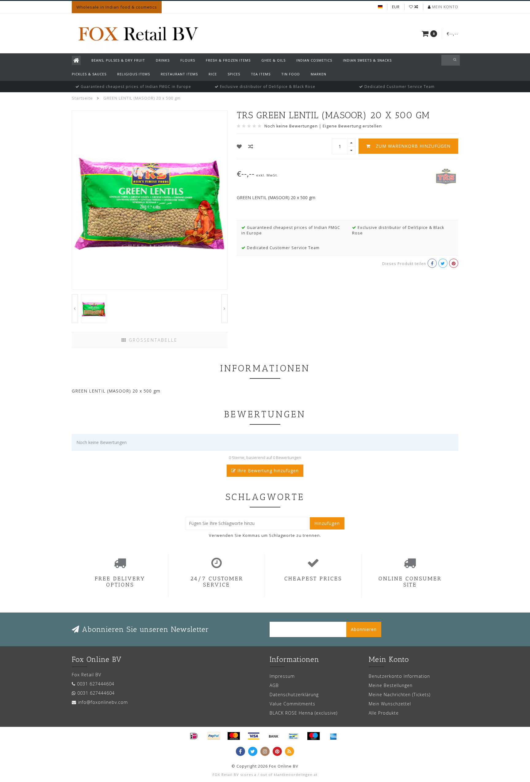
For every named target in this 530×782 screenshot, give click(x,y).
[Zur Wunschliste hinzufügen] (239, 146)
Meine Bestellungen (391, 685)
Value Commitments (292, 704)
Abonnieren (364, 629)
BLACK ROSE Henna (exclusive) (303, 713)
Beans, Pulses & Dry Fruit (118, 60)
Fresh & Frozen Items (228, 60)
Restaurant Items (179, 74)
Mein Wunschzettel (390, 704)
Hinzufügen (327, 523)
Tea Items (261, 74)
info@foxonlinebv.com (103, 702)
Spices (234, 74)
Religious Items (133, 74)
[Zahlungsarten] (194, 736)
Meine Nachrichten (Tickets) (399, 694)
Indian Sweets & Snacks (367, 60)
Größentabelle (152, 340)
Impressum (282, 676)
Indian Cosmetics (314, 60)
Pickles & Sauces (89, 74)
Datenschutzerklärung (294, 694)
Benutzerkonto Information (399, 676)
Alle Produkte (384, 713)
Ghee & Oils (273, 60)
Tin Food (290, 74)
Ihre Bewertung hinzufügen (267, 470)
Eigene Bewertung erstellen (352, 126)
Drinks (163, 60)
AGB (274, 685)
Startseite (82, 98)
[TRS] (446, 176)
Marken (318, 74)
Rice (213, 74)
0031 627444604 (95, 684)
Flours (187, 60)
